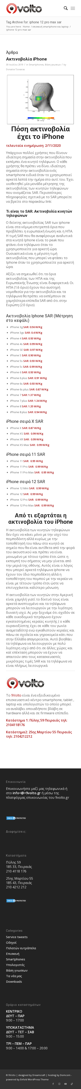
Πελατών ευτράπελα (21, 948)
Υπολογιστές (15, 965)
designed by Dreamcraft (31, 1075)
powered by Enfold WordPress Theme (27, 1079)
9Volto (16, 695)
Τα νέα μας (14, 976)
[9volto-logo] (33, 8)
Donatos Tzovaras (15, 69)
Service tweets (17, 937)
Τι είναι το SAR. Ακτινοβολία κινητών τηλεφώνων (39, 213)
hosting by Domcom (59, 1075)
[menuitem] (64, 8)
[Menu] (73, 8)
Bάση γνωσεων (53, 64)
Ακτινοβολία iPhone (26, 59)
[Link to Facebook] (53, 1084)
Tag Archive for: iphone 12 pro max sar (33, 22)
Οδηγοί (11, 942)
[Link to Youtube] (66, 1084)
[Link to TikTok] (72, 1084)
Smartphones (36, 64)
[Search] (64, 8)
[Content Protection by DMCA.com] (16, 819)
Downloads (14, 981)
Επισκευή (12, 954)
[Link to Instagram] (59, 1084)
